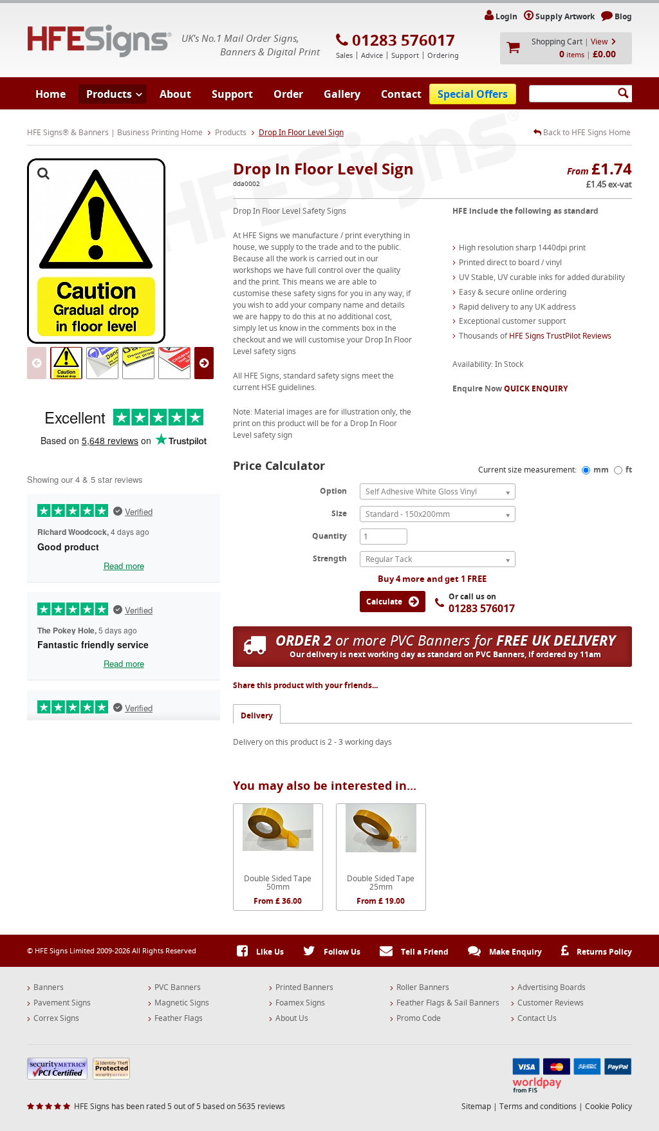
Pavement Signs (62, 1002)
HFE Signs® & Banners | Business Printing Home (115, 132)
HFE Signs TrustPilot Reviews (560, 335)
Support (232, 94)
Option (333, 490)
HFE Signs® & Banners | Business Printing (100, 40)
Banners (48, 987)
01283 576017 (403, 40)
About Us (291, 1018)
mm (601, 469)
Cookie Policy (608, 1106)
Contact (401, 94)
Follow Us (341, 951)
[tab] (257, 713)
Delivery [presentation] (257, 715)
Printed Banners (304, 987)
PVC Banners (177, 987)
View (599, 41)
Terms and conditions (538, 1106)
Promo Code (418, 1018)
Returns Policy (603, 951)
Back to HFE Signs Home (586, 132)
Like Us (269, 951)
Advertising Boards (551, 987)
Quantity (329, 535)
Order (288, 94)
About (175, 94)
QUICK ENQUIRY (536, 388)
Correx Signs (56, 1018)
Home (50, 94)
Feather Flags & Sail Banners (447, 1002)
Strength (330, 558)
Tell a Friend (424, 951)
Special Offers (473, 94)
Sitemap (476, 1106)
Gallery (342, 94)
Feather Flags (178, 1018)
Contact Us (537, 1018)
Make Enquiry (514, 951)
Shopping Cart (557, 41)
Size (339, 513)
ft (629, 469)
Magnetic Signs (181, 1002)
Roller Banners (422, 987)
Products (109, 94)
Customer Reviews (550, 1002)
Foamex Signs (300, 1002)
